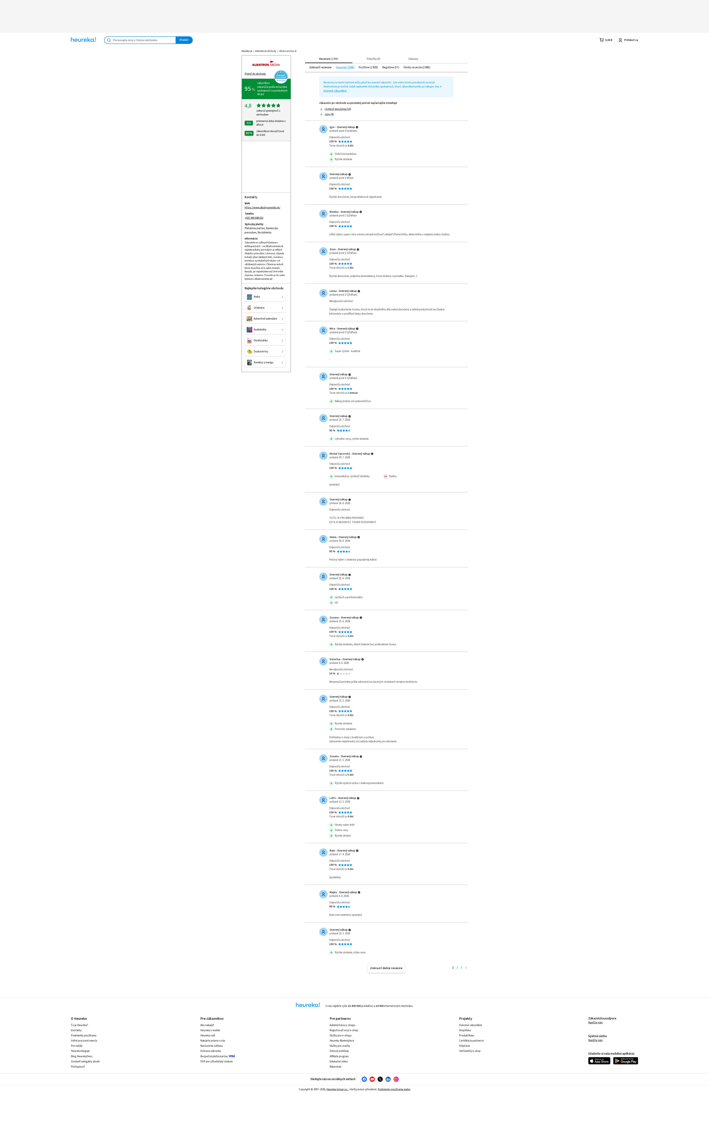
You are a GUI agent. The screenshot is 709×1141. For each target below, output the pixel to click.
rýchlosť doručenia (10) (338, 109)
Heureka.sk (247, 51)
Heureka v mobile (210, 1030)
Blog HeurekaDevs (82, 1056)
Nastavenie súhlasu (211, 1046)
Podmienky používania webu (394, 1089)
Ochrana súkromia (210, 1051)
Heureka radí (207, 1035)
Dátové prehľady (339, 1051)
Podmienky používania (83, 1035)
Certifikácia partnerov (471, 1041)
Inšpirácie (464, 1046)
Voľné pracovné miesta (84, 1041)
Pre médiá (76, 1046)
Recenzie (328, 59)
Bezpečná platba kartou (214, 1056)
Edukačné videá (338, 1062)
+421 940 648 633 (254, 218)
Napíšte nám (595, 1023)
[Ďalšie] (466, 968)
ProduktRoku (466, 1035)
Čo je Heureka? (79, 1025)
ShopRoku (465, 1030)
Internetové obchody (265, 51)
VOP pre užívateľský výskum (216, 1062)
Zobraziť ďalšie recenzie (386, 968)
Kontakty (76, 1030)
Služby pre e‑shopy (341, 1035)
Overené (341, 67)
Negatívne (388, 67)
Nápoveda (335, 1067)
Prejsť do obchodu (255, 74)
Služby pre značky (340, 1046)
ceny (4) (329, 114)
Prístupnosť (78, 1067)
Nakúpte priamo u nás (212, 1041)
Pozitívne (364, 67)
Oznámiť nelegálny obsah (85, 1062)
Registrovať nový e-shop (344, 1030)
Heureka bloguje (80, 1051)
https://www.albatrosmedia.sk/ (262, 208)
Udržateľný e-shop (470, 1051)
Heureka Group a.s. (337, 1089)
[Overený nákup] (357, 127)
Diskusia (413, 59)
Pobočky (373, 59)
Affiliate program (339, 1056)
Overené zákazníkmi (334, 91)
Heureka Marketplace (342, 1041)
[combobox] (140, 40)
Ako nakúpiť (207, 1025)
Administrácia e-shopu (342, 1025)
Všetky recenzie (412, 67)
